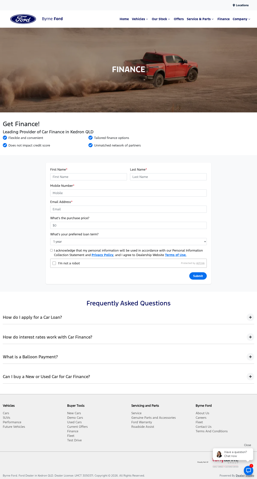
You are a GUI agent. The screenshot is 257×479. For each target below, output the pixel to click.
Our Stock (159, 19)
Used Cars (74, 422)
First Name (59, 169)
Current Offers (77, 427)
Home (124, 19)
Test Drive (74, 440)
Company (240, 19)
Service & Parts (199, 19)
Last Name (138, 169)
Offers (179, 19)
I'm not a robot (69, 263)
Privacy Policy (102, 255)
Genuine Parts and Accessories (153, 418)
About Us (202, 413)
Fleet (70, 436)
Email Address (61, 202)
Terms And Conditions (212, 431)
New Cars (74, 413)
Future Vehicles (14, 427)
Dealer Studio (245, 475)
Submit (198, 276)
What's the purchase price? (69, 218)
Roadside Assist (142, 427)
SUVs (6, 418)
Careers (201, 418)
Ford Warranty (141, 422)
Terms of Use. (175, 255)
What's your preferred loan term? (74, 234)
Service (136, 413)
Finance (223, 19)
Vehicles (138, 19)
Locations (242, 5)
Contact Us (203, 427)
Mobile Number (62, 186)
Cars (6, 413)
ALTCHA (200, 263)
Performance (12, 422)
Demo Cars (75, 418)
